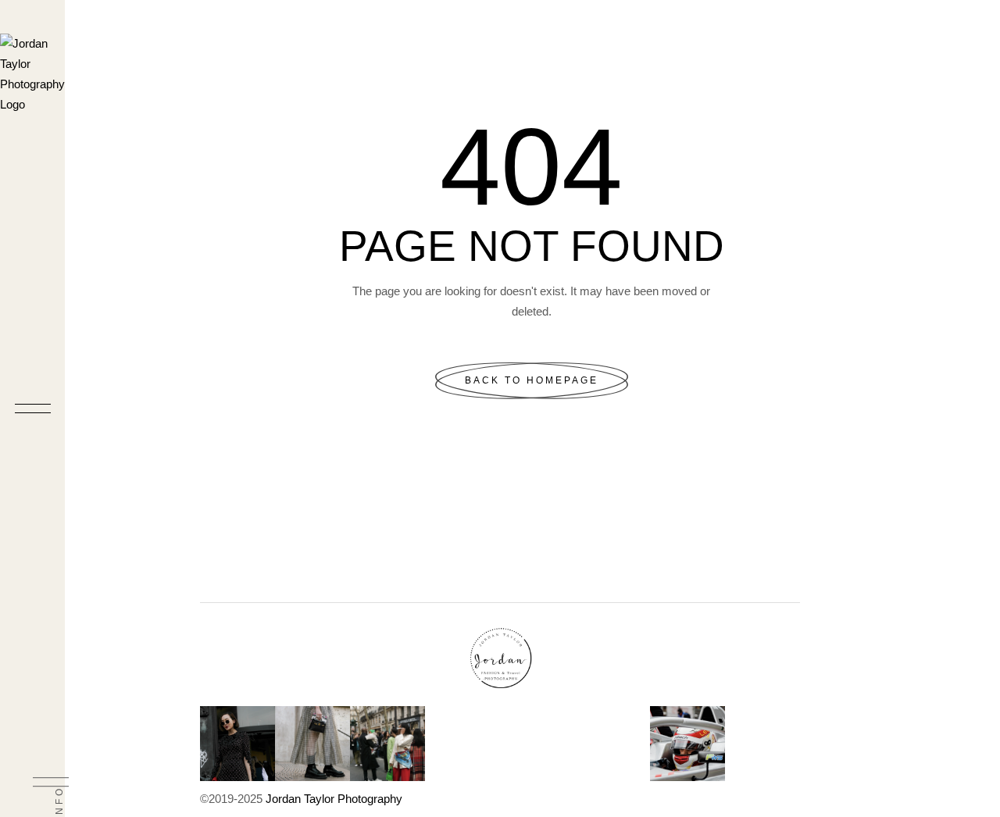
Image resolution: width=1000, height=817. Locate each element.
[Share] (948, 17)
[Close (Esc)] (983, 17)
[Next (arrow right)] (972, 408)
